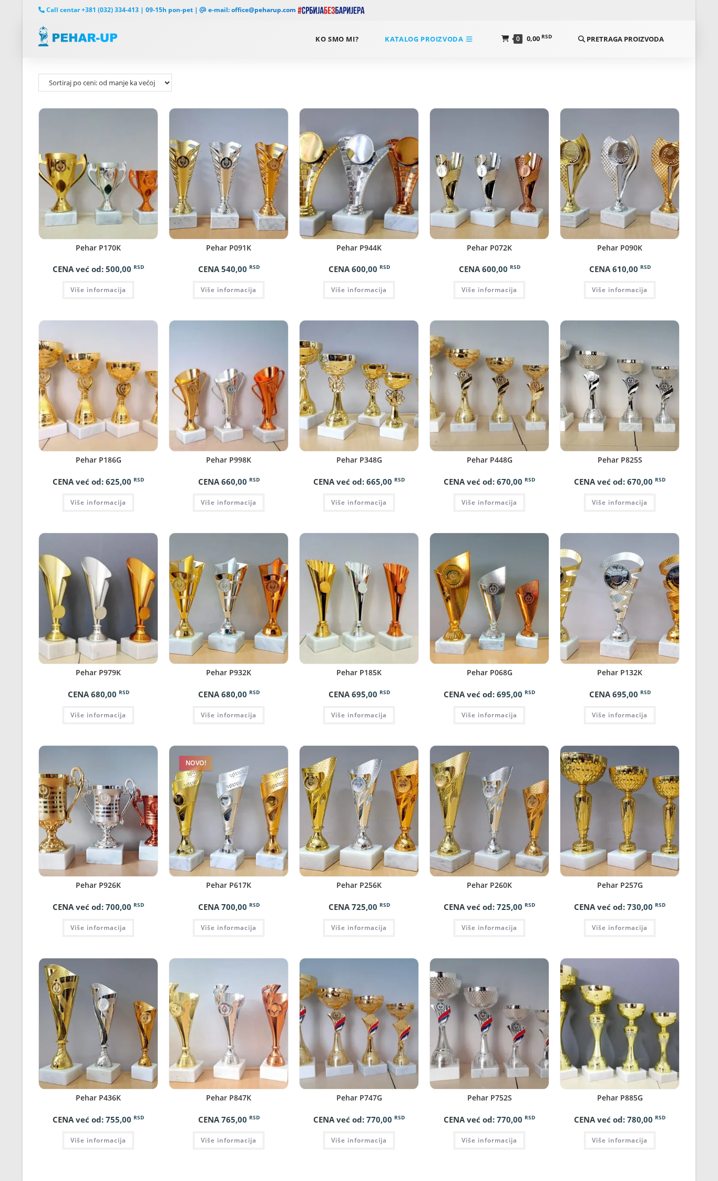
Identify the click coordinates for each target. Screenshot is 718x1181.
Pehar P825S (620, 460)
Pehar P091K (228, 248)
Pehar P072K (489, 248)
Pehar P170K (98, 248)
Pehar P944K (359, 248)
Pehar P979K (98, 672)
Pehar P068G (489, 672)
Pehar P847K (228, 1098)
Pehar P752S (489, 1098)
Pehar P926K (98, 885)
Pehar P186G (98, 460)
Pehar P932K (228, 672)
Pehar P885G (620, 1098)
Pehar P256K (359, 885)
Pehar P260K (489, 885)
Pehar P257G (620, 885)
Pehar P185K (359, 672)
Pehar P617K (228, 885)
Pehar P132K (619, 672)
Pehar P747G (359, 1098)
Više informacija (98, 289)
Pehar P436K (98, 1098)
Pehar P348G (359, 460)
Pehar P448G (489, 460)
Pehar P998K (228, 460)
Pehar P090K (619, 248)
